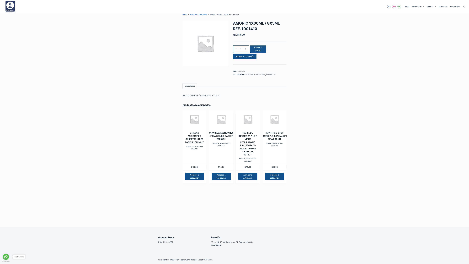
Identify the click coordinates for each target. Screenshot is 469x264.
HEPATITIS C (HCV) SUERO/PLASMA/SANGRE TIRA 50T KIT (274, 136)
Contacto (443, 6)
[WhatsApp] (399, 6)
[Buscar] (464, 6)
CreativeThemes (205, 260)
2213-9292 (168, 242)
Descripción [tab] (190, 86)
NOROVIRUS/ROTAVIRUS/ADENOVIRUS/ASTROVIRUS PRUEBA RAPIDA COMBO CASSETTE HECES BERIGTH (221, 136)
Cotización (455, 6)
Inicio (407, 6)
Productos (417, 6)
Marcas (430, 6)
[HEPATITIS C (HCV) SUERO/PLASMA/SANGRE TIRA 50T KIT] (275, 119)
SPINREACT (271, 75)
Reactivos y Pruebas (255, 75)
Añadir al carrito (258, 49)
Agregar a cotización (244, 56)
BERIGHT (189, 146)
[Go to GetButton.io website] (6, 261)
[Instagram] (394, 6)
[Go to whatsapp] (6, 257)
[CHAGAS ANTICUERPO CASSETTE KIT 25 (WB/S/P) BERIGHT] (194, 119)
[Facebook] (388, 6)
